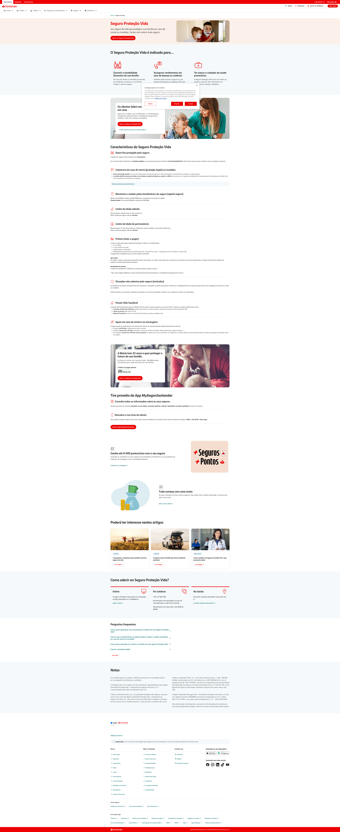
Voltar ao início (116, 735)
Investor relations (150, 754)
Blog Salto (148, 772)
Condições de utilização (175, 818)
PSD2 (184, 823)
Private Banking (117, 781)
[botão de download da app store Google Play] (223, 753)
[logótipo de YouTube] (228, 765)
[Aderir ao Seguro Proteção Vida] (122, 38)
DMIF (167, 823)
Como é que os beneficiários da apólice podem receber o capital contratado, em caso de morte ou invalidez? (139, 638)
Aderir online (117, 603)
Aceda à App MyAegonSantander (123, 427)
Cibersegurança (150, 768)
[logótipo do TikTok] (223, 765)
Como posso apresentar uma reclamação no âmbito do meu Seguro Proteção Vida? (139, 631)
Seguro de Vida (120, 15)
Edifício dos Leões (150, 776)
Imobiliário (148, 781)
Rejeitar (177, 104)
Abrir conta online (165, 504)
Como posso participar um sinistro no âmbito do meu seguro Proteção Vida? (139, 644)
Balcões (179, 759)
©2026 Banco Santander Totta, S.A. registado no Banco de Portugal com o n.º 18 (210, 829)
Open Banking (195, 823)
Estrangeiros (116, 790)
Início (112, 15)
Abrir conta (332, 6)
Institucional (116, 763)
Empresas (116, 759)
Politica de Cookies (161, 98)
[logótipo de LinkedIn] (218, 765)
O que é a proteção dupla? (120, 649)
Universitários (117, 776)
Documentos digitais (135, 806)
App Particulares (152, 806)
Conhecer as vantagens (118, 465)
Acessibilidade (149, 790)
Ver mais (115, 655)
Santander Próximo (182, 763)
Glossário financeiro (119, 794)
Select (115, 768)
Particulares (116, 754)
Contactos (180, 754)
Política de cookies (157, 818)
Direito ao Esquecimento (212, 823)
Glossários (124, 818)
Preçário (113, 818)
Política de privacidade (139, 818)
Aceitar (190, 104)
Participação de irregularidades (151, 823)
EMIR (176, 823)
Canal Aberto (133, 823)
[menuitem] (7, 2)
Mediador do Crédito (211, 818)
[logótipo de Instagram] (213, 765)
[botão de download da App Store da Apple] (211, 753)
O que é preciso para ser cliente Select (132, 130)
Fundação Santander (151, 785)
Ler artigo (117, 564)
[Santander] (9, 6)
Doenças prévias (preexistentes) (123, 184)
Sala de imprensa (150, 759)
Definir (150, 104)
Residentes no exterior (119, 785)
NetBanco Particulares (117, 806)
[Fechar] (197, 85)
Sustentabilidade (150, 763)
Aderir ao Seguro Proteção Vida (130, 124)
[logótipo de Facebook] (208, 765)
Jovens (115, 772)
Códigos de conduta (193, 818)
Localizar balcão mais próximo (204, 603)
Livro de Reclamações (117, 823)
